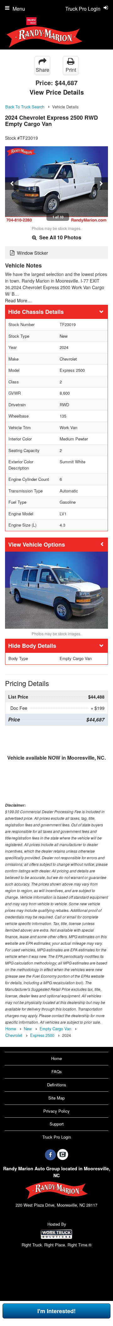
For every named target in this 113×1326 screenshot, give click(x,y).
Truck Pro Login (56, 1137)
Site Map (56, 1098)
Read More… (18, 300)
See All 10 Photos (59, 237)
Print (71, 69)
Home (56, 1058)
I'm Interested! (56, 1311)
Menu (19, 8)
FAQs (56, 1071)
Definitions (56, 1085)
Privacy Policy (56, 1111)
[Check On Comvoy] (62, 1155)
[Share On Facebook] (50, 1155)
